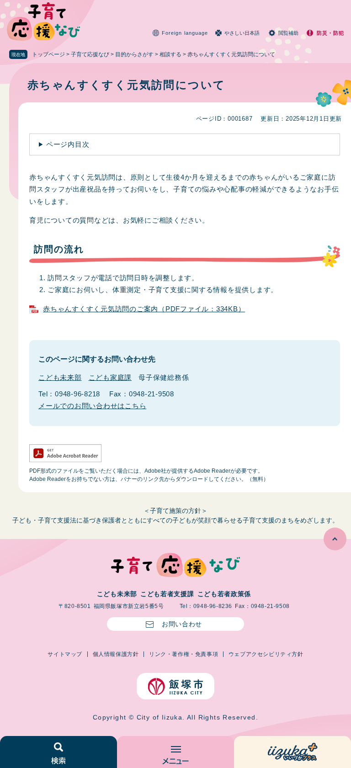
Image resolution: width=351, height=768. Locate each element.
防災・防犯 (331, 33)
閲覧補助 (288, 33)
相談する (170, 54)
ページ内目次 (68, 144)
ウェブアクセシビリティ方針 (266, 654)
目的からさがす (134, 54)
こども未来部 (60, 377)
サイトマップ (65, 654)
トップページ (48, 54)
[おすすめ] (292, 752)
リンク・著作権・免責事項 (183, 654)
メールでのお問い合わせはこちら (92, 406)
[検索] (58, 752)
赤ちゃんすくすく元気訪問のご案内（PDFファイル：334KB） (144, 309)
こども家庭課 (110, 377)
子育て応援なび (90, 54)
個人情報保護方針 (116, 654)
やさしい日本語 (242, 33)
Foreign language (185, 33)
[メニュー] (175, 752)
